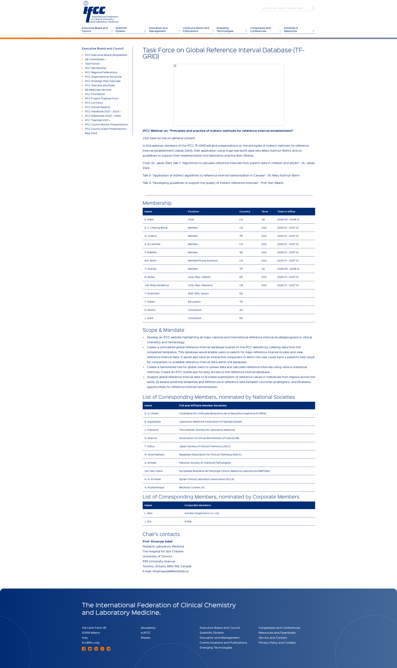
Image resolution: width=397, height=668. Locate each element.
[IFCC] (101, 12)
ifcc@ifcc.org (90, 642)
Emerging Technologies (216, 647)
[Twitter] (90, 649)
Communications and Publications (223, 642)
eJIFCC (146, 632)
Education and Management (220, 637)
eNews (145, 637)
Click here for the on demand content (169, 138)
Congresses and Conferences (279, 628)
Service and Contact (273, 637)
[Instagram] (102, 649)
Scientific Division (212, 632)
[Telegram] (108, 649)
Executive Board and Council (103, 48)
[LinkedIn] (96, 649)
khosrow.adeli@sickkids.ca (170, 571)
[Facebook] (84, 649)
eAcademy (148, 628)
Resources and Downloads (277, 632)
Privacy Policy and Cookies (277, 642)
